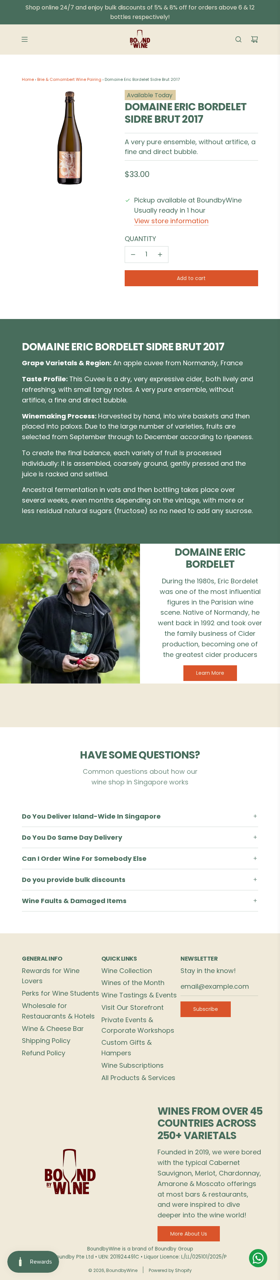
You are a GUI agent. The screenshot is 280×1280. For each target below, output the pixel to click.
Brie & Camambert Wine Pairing (69, 79)
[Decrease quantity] (133, 255)
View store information (171, 220)
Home (28, 79)
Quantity (140, 238)
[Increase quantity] (160, 255)
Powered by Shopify (170, 1270)
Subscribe (205, 1009)
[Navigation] (24, 39)
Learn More (210, 673)
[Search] (238, 39)
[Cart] (254, 39)
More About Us (188, 1233)
